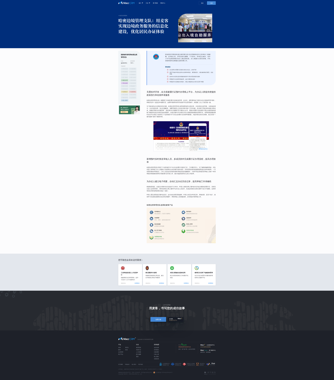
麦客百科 (202, 352)
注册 (211, 3)
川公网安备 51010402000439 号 (164, 372)
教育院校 (138, 347)
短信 (126, 349)
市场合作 (127, 364)
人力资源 (138, 352)
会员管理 (120, 352)
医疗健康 (138, 354)
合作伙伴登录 (191, 349)
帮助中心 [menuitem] (162, 3)
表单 (119, 347)
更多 (137, 356)
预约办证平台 (203, 149)
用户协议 (140, 364)
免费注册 (158, 319)
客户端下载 (184, 349)
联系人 (127, 347)
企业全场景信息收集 (205, 347)
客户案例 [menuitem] (155, 3)
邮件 (119, 349)
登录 (202, 3)
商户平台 (120, 354)
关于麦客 (120, 364)
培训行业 (138, 349)
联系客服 (208, 352)
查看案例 (137, 283)
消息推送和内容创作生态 (184, 347)
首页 (179, 349)
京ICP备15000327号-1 (146, 372)
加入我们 (134, 364)
